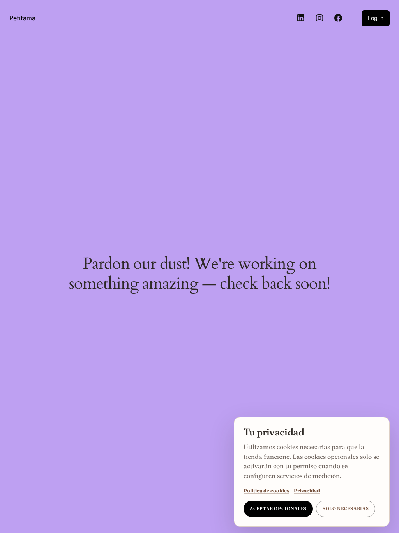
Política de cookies (266, 491)
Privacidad (307, 491)
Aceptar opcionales (278, 508)
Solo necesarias (346, 508)
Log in (375, 17)
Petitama (22, 18)
